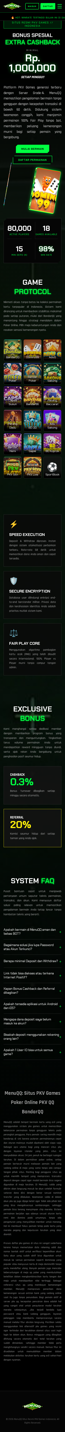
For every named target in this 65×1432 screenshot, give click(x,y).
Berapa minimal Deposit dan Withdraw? (32, 961)
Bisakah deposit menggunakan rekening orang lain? (32, 1037)
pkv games (41, 1326)
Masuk (32, 6)
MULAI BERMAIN (32, 148)
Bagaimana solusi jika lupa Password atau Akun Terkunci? (32, 947)
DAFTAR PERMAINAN (32, 159)
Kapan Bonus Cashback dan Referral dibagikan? (32, 991)
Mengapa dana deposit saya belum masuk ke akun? (32, 1021)
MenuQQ (43, 1184)
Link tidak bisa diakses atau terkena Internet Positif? (32, 975)
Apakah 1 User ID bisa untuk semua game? (32, 1052)
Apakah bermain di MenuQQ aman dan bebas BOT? (32, 932)
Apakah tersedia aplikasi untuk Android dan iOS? (32, 1006)
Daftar (48, 6)
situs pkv (56, 1147)
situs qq (20, 1285)
